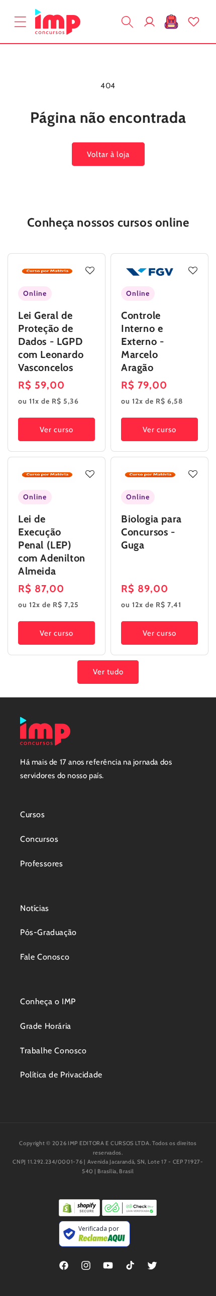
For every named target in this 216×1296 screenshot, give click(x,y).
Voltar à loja (108, 154)
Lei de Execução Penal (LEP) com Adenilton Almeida (51, 545)
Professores (41, 863)
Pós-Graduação (48, 932)
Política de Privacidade (61, 1074)
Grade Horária (45, 1026)
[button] (20, 22)
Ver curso (56, 429)
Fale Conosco (44, 957)
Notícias (34, 908)
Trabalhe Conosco (53, 1050)
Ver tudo (108, 671)
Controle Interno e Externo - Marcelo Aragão (142, 341)
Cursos (32, 814)
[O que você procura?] (127, 22)
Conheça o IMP (48, 1001)
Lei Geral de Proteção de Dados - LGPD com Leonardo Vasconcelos (50, 341)
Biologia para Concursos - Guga (151, 532)
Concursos (39, 839)
